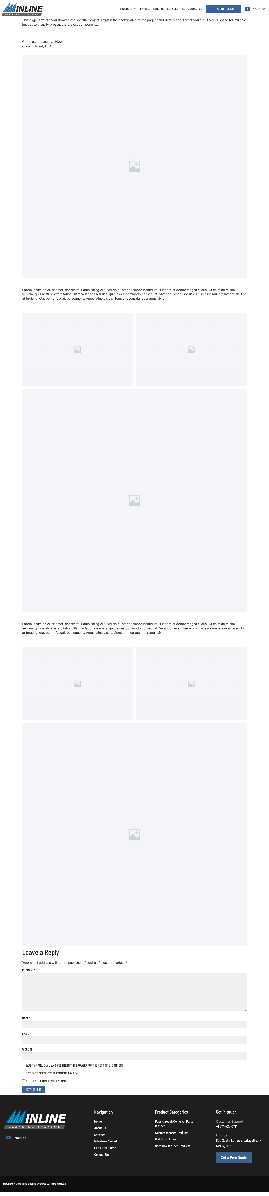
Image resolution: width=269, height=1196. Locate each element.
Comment (28, 970)
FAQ (183, 8)
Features (144, 8)
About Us (158, 8)
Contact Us (195, 8)
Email (26, 1033)
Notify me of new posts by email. (46, 1081)
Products (126, 8)
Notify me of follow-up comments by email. (53, 1073)
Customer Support (229, 1121)
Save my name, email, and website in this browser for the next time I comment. (74, 1065)
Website (27, 1049)
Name (26, 1018)
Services (172, 8)
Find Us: (222, 1135)
